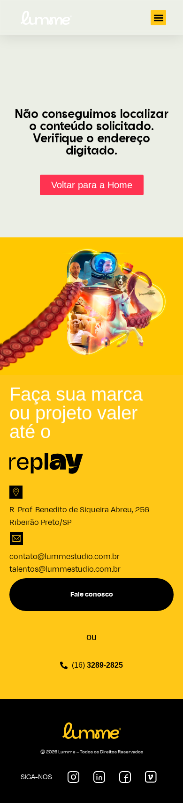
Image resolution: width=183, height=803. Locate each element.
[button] (158, 17)
